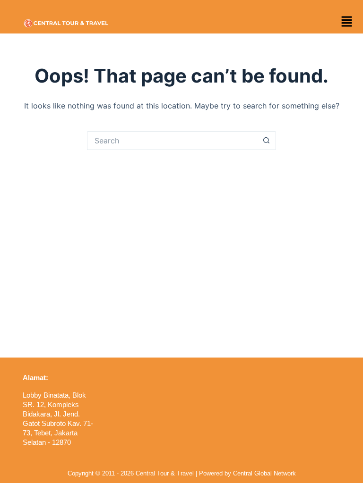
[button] (346, 22)
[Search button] (266, 140)
